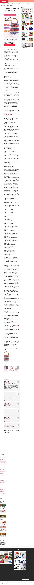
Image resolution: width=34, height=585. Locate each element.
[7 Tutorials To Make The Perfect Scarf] (27, 30)
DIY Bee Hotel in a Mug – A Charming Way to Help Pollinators (3, 519)
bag (16, 375)
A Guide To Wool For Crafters (14, 3)
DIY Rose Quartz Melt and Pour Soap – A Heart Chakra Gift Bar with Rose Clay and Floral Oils (3, 530)
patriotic (18, 375)
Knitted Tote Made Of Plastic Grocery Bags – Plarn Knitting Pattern (17, 371)
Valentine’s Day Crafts (3, 469)
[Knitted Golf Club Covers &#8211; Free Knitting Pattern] (6, 367)
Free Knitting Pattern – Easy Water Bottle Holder (3, 513)
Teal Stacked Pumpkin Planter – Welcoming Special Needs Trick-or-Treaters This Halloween (2, 507)
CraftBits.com (4, 1)
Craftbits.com (7, 582)
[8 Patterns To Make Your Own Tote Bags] (27, 19)
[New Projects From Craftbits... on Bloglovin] (25, 580)
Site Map (17, 582)
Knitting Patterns (14, 11)
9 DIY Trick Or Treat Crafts (24, 25)
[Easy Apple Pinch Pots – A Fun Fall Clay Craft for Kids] (3, 523)
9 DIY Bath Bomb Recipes (24, 47)
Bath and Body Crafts (3, 471)
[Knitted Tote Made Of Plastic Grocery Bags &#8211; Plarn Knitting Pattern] (17, 367)
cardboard (16, 325)
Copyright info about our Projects (28, 582)
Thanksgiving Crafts (3, 467)
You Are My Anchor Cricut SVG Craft (18, 570)
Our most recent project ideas (24, 14)
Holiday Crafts (2, 480)
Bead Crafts (1, 473)
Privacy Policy (14, 582)
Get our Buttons (2, 583)
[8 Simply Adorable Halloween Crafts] (27, 41)
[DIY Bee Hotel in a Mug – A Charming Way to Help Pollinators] (3, 517)
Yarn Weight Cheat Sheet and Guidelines (5, 3)
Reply (5, 390)
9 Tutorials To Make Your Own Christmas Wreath (26, 13)
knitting (9, 114)
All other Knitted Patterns (9, 375)
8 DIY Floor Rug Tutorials (20, 3)
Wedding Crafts (2, 496)
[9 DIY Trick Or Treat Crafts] (27, 24)
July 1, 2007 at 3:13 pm (6, 382)
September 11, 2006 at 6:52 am (7, 404)
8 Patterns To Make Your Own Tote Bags (29, 3)
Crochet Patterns (2, 457)
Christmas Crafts (2, 462)
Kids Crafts (1, 484)
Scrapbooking (2, 491)
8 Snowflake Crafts (3, 5)
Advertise (6, 583)
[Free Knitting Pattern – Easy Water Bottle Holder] (3, 512)
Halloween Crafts (2, 464)
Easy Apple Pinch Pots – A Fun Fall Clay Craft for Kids (3, 524)
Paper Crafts (2, 487)
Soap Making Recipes (3, 493)
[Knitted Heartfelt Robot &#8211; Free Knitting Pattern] (11, 367)
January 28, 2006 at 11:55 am (7, 418)
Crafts (4, 543)
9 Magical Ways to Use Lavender (9, 5)
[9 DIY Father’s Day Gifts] (6, 563)
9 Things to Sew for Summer (24, 36)
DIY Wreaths (2, 498)
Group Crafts (2, 478)
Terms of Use (21, 582)
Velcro (10, 312)
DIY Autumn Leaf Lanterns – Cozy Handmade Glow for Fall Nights (3, 536)
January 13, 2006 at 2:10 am (7, 425)
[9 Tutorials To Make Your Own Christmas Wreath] (27, 12)
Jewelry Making (2, 482)
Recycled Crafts (2, 489)
